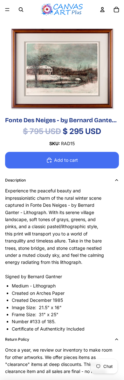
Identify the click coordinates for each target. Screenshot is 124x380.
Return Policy (17, 339)
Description (15, 180)
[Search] (21, 10)
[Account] (102, 10)
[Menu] (7, 9)
